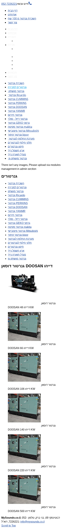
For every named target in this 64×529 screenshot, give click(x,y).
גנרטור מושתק (16, 91)
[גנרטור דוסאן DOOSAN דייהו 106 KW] (24, 384)
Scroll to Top (8, 525)
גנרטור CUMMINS (18, 99)
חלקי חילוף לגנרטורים (20, 142)
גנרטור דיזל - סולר (18, 119)
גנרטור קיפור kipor (18, 134)
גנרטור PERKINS (17, 103)
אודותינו (12, 14)
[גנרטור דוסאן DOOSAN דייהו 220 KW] (24, 466)
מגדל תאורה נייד (17, 154)
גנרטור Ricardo (17, 95)
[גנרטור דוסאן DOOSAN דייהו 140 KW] (24, 425)
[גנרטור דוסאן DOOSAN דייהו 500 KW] (24, 507)
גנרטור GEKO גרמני (19, 123)
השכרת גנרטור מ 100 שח (22, 18)
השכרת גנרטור (16, 83)
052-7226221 (16, 3)
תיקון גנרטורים (16, 146)
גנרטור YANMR (16, 111)
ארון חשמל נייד (16, 150)
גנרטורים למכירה (17, 87)
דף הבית (12, 10)
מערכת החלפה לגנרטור (21, 138)
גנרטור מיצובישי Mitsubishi (23, 130)
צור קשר (12, 22)
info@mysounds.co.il (32, 521)
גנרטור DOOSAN (17, 107)
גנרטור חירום (15, 115)
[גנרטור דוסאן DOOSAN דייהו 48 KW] (24, 303)
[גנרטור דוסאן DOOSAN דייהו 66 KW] (24, 344)
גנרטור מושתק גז (17, 158)
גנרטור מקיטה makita (20, 127)
